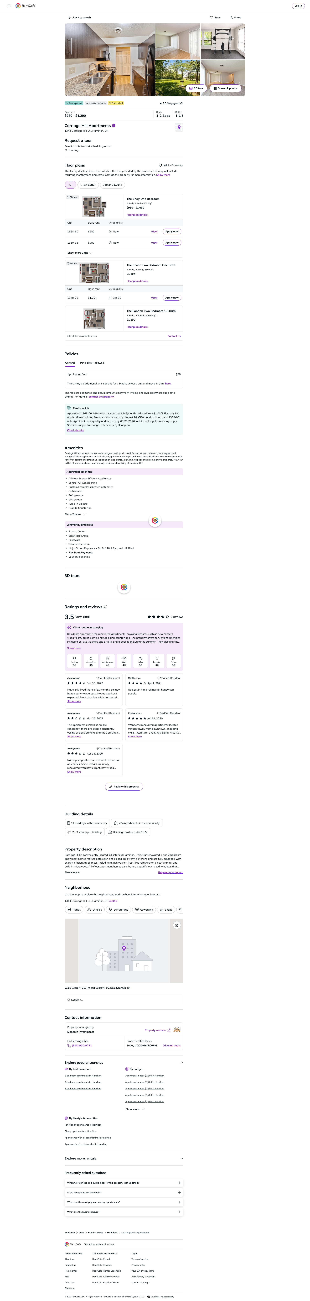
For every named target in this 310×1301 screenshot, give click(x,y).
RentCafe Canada (101, 1259)
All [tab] (70, 184)
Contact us (70, 1265)
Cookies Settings (140, 1282)
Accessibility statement (143, 1276)
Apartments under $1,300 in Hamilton (144, 1088)
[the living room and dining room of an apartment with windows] (177, 41)
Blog (67, 1276)
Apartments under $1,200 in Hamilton (144, 1082)
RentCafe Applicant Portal (105, 1276)
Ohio (81, 1232)
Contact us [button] (174, 336)
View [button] (154, 231)
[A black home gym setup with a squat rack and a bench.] (223, 41)
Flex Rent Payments (80, 552)
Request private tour (170, 872)
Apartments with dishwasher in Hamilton (86, 1144)
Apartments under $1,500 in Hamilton (144, 1101)
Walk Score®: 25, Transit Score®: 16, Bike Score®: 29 (97, 987)
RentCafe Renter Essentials (106, 1270)
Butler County (95, 1232)
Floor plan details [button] (137, 214)
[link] (298, 6)
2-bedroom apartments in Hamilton (83, 1082)
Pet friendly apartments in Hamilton (83, 1124)
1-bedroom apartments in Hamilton (83, 1075)
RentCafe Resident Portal (105, 1282)
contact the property (101, 396)
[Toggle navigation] (9, 6)
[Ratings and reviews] (106, 607)
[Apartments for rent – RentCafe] (26, 5)
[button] (110, 59)
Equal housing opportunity (162, 1297)
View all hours (172, 1045)
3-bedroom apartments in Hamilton (83, 1088)
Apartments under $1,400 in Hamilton (144, 1095)
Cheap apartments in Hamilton (80, 1131)
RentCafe (70, 1232)
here (168, 383)
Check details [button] (75, 430)
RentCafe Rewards (102, 1265)
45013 (113, 900)
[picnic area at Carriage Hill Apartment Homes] (177, 78)
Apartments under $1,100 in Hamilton (144, 1075)
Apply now (172, 231)
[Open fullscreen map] (177, 925)
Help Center (71, 1270)
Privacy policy (138, 1265)
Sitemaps (69, 1288)
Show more (74, 648)
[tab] (88, 185)
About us (69, 1259)
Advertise (69, 1282)
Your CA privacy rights (142, 1270)
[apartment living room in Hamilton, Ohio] (223, 78)
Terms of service (139, 1259)
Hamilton (112, 1232)
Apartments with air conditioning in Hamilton (88, 1137)
